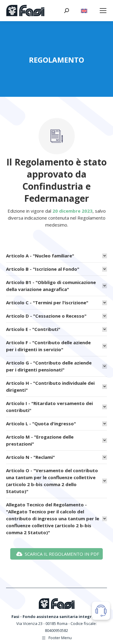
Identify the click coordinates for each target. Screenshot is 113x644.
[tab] (56, 254)
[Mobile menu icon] (103, 11)
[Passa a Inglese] (84, 9)
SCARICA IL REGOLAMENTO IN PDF (62, 554)
